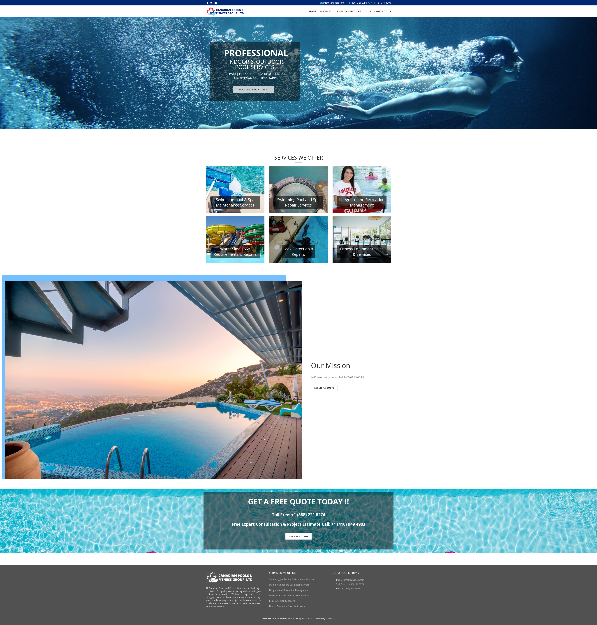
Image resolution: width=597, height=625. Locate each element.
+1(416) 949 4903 (351, 588)
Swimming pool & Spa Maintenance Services (291, 579)
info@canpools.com (334, 2)
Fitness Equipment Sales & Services (287, 606)
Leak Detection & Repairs (282, 600)
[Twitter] (211, 3)
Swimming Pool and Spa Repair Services (289, 584)
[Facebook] (207, 3)
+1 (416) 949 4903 (380, 2)
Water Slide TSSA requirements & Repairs (290, 595)
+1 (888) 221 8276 (357, 2)
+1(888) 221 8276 (355, 584)
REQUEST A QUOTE (298, 536)
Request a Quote (324, 387)
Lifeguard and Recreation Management (289, 590)
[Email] (215, 3)
